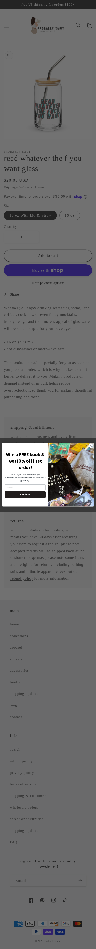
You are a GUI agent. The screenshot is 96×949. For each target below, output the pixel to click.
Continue (25, 494)
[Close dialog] (91, 446)
